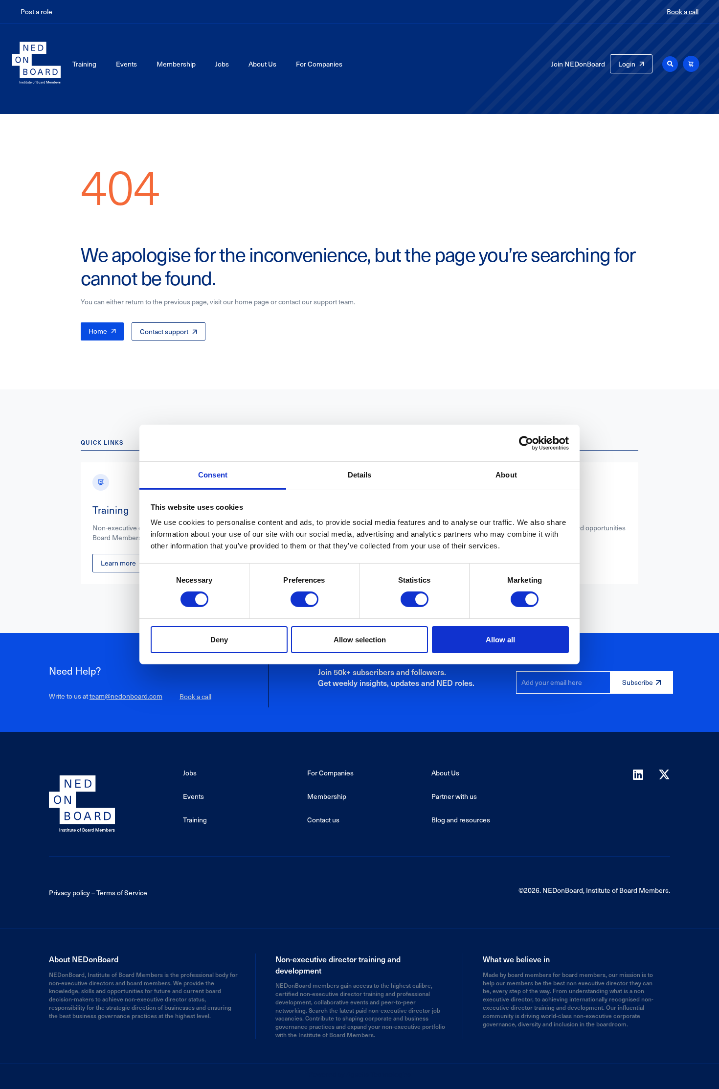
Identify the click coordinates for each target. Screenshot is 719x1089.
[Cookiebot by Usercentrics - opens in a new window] (526, 442)
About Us (262, 64)
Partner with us (454, 796)
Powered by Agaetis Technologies (359, 1074)
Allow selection (360, 639)
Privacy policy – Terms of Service (98, 892)
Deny (219, 639)
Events (126, 64)
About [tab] (506, 475)
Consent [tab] (212, 475)
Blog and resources (460, 820)
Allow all (500, 639)
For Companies (319, 64)
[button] (670, 64)
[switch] (304, 599)
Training (84, 64)
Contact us (323, 820)
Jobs (222, 64)
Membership (176, 64)
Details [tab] (360, 475)
